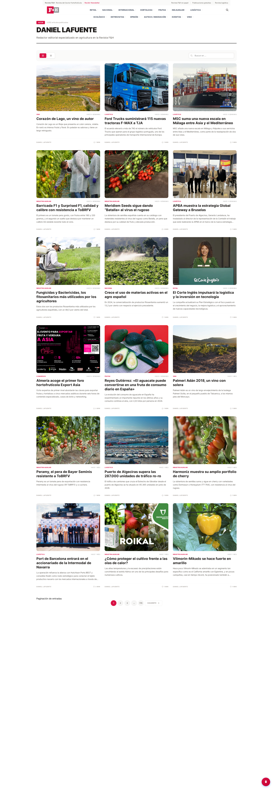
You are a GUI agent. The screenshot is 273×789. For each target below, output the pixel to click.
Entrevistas (117, 17)
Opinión (134, 17)
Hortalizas (146, 10)
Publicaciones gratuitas (201, 3)
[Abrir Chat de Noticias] (266, 782)
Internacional (126, 10)
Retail (93, 10)
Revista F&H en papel (179, 3)
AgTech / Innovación (155, 17)
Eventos (176, 17)
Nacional (107, 10)
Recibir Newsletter (92, 3)
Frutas (162, 10)
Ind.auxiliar (178, 10)
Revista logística (221, 3)
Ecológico (99, 17)
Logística (195, 10)
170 (140, 603)
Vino (189, 17)
